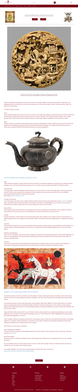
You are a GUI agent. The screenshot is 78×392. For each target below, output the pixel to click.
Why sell (61, 375)
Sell (13, 6)
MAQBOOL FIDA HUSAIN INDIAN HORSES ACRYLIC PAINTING (21, 292)
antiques (14, 333)
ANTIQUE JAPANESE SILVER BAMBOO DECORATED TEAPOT (20, 178)
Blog (13, 380)
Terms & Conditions (45, 389)
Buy (10, 6)
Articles (13, 381)
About (21, 6)
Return (39, 360)
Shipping (17, 6)
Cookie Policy (38, 389)
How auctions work (38, 375)
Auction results (38, 378)
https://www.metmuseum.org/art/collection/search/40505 (19, 351)
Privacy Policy (60, 389)
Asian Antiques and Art (18, 196)
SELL (43, 19)
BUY (35, 19)
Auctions (6, 6)
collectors (64, 201)
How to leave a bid (38, 380)
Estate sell (62, 380)
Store (25, 6)
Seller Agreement (53, 389)
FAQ (13, 378)
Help (13, 383)
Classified (29, 6)
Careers (13, 377)
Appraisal (34, 6)
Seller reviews (62, 378)
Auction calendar (38, 377)
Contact (13, 385)
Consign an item (63, 377)
